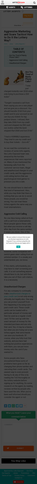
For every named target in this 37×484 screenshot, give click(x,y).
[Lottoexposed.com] (18, 3)
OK (18, 247)
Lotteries (28, 7)
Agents (12, 7)
